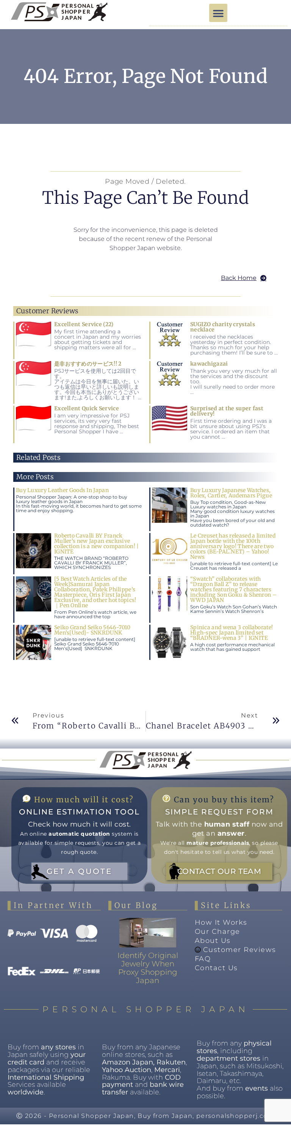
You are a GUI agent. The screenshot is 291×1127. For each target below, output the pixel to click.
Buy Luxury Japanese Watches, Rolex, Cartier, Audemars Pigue (231, 493)
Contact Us (216, 968)
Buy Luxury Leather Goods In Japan (62, 490)
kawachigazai (209, 363)
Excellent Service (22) (84, 324)
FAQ (203, 959)
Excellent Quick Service (86, 408)
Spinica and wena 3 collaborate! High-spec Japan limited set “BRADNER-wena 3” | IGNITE (231, 632)
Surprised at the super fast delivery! (226, 411)
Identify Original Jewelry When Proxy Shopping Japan (147, 968)
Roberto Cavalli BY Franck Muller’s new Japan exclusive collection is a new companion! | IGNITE (96, 543)
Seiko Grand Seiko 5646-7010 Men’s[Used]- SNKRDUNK (92, 630)
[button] (218, 13)
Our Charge (217, 931)
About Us (213, 940)
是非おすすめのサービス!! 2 (88, 363)
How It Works (221, 922)
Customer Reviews (239, 950)
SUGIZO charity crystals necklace (222, 327)
